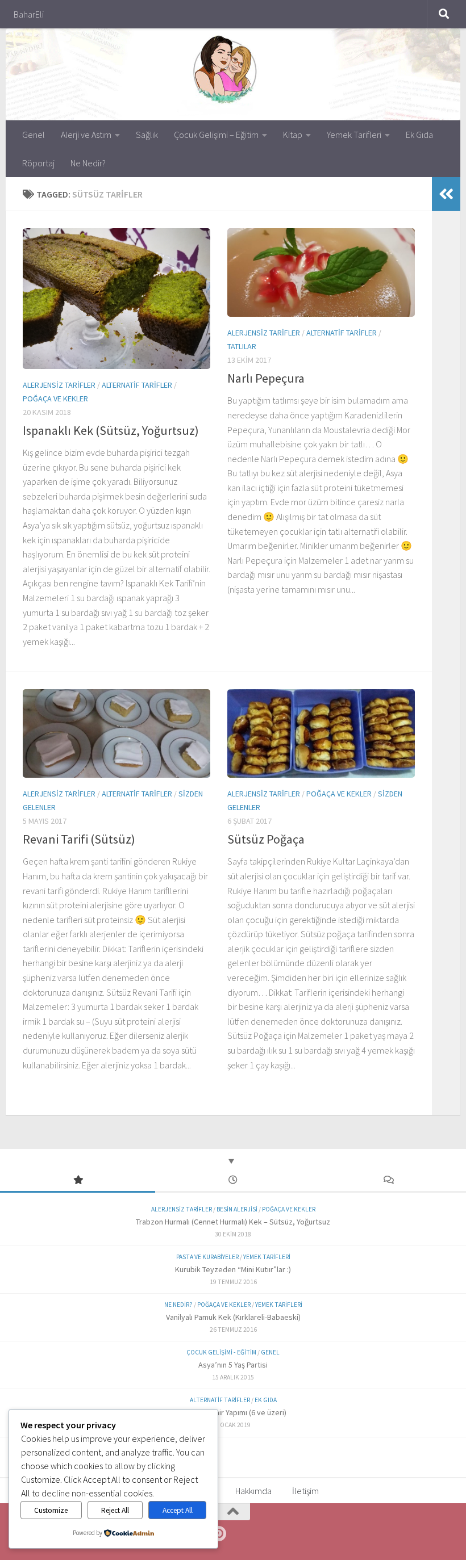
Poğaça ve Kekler (55, 398)
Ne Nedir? (88, 163)
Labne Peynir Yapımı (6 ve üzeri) (233, 1412)
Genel (33, 134)
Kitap (292, 134)
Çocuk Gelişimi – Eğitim (216, 134)
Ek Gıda (419, 134)
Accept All (178, 1510)
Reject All (115, 1510)
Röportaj (38, 163)
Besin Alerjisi (237, 1209)
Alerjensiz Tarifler (59, 385)
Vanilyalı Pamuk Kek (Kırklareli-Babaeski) (233, 1317)
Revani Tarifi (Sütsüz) (79, 839)
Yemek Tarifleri (354, 134)
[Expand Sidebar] (446, 194)
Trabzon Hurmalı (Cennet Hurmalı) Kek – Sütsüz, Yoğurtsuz (233, 1222)
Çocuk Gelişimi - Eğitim (221, 1352)
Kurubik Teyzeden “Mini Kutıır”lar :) (233, 1269)
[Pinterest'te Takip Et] (218, 1534)
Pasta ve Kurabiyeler (207, 1257)
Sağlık (147, 134)
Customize (51, 1510)
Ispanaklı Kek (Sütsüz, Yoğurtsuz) (111, 430)
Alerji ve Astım (86, 134)
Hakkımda (253, 1490)
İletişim (305, 1490)
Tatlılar (241, 346)
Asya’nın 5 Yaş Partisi (233, 1365)
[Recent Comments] (388, 1180)
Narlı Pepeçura (266, 378)
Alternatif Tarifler (137, 385)
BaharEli (29, 14)
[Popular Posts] (77, 1180)
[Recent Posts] (232, 1180)
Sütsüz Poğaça (266, 839)
